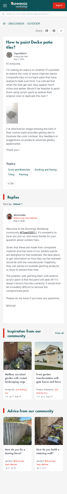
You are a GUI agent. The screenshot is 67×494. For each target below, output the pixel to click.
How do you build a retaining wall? (47, 451)
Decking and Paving (46, 170)
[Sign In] (59, 5)
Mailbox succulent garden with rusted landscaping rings (16, 377)
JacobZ (8, 461)
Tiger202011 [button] (20, 53)
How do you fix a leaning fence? (15, 451)
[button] (9, 55)
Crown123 (9, 390)
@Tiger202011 (28, 232)
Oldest (17, 204)
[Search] (3, 13)
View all (59, 333)
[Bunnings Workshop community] (19, 5)
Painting (23, 175)
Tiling (11, 175)
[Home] (4, 23)
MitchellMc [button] (20, 215)
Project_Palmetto (44, 390)
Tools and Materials (19, 170)
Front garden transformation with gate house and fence (48, 377)
